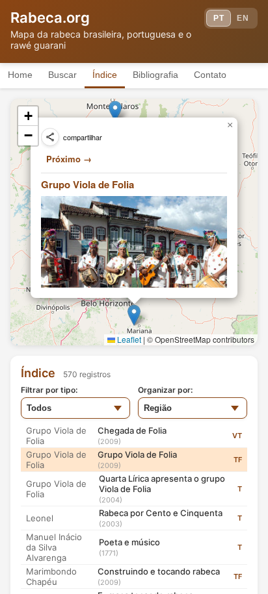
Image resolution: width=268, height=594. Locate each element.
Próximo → (69, 159)
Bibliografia (155, 74)
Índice (104, 74)
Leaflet (128, 339)
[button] (134, 315)
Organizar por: (165, 390)
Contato (210, 74)
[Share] (50, 137)
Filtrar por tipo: (49, 390)
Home (20, 74)
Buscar (62, 74)
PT (218, 18)
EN (242, 18)
